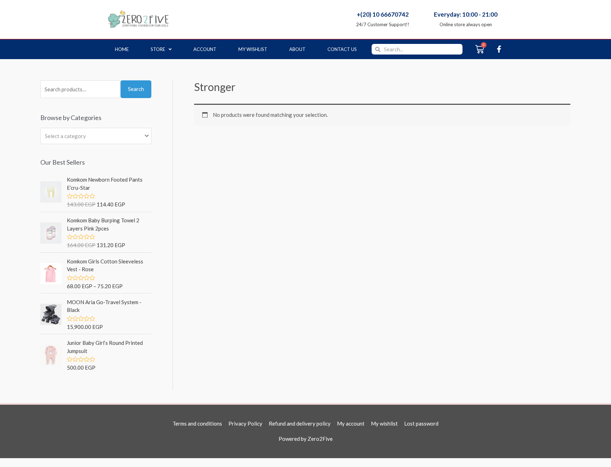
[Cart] (480, 49)
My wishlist (252, 49)
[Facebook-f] (499, 49)
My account (351, 423)
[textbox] (92, 135)
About (297, 49)
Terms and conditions (197, 423)
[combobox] (95, 136)
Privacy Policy (245, 423)
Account (204, 49)
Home (122, 49)
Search (136, 89)
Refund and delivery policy (300, 423)
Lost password (421, 423)
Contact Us (342, 49)
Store (158, 49)
